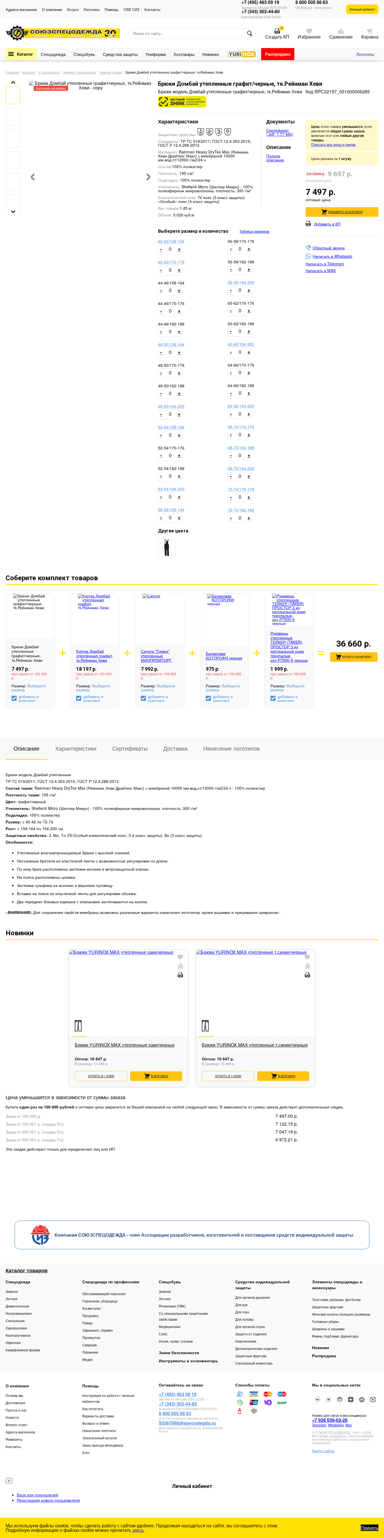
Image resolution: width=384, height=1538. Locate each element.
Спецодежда (53, 54)
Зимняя (12, 1291)
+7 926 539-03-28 (329, 1420)
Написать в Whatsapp (332, 256)
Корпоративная (18, 1335)
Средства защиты (120, 54)
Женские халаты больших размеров (341, 1314)
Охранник (90, 1352)
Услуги (72, 9)
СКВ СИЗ (131, 9)
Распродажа (277, 54)
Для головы (244, 1319)
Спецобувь (84, 54)
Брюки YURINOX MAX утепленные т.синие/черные (255, 1045)
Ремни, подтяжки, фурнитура (335, 1336)
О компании (52, 9)
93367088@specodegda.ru (187, 1423)
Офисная (13, 1342)
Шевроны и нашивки (328, 1328)
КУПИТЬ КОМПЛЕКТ (357, 657)
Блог (86, 1452)
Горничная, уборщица (100, 1300)
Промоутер (91, 1337)
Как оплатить (92, 1408)
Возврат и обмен (95, 1423)
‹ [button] (33, 173)
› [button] (148, 173)
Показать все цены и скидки (333, 144)
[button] (11, 82)
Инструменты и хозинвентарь (188, 1360)
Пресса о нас (16, 1410)
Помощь (112, 9)
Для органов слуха (250, 1326)
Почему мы (14, 1395)
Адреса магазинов (21, 9)
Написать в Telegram (325, 264)
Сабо (163, 1333)
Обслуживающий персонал (104, 1293)
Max (348, 1424)
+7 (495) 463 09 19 (260, 2)
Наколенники (245, 1341)
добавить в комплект (29, 698)
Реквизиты (14, 1439)
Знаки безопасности (179, 1352)
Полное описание (275, 157)
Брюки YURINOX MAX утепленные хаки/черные (125, 1045)
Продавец (90, 1315)
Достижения (15, 1402)
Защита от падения (251, 1333)
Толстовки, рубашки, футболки (336, 1299)
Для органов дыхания (252, 1297)
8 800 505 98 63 (311, 2)
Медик (87, 1359)
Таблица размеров (254, 232)
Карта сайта (323, 1451)
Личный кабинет (362, 9)
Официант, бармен (97, 1330)
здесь (138, 1530)
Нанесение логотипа (99, 1430)
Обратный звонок (329, 247)
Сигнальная (15, 1320)
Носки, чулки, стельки (176, 1341)
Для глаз (242, 1311)
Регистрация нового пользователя (48, 1500)
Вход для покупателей (37, 1495)
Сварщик (89, 1344)
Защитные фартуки (250, 1355)
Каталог (25, 54)
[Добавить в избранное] (180, 957)
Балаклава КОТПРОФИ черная (224, 656)
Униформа (156, 54)
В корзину (159, 1076)
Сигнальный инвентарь (254, 1363)
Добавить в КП (327, 223)
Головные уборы (325, 1321)
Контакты (152, 9)
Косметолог (91, 1308)
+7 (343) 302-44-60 (260, 11)
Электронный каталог (99, 1437)
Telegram (319, 1424)
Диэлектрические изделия (256, 1348)
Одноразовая (16, 1327)
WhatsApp (336, 1424)
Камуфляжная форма (23, 1349)
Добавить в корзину (345, 211)
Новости (12, 1417)
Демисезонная (17, 1306)
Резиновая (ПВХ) (172, 1306)
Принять (369, 1528)
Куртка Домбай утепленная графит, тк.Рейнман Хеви (94, 655)
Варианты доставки (98, 1415)
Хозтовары (184, 54)
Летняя (11, 1298)
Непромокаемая (19, 1313)
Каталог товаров (27, 1270)
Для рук (241, 1304)
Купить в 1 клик (101, 1076)
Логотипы (91, 9)
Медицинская (169, 1326)
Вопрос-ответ (17, 1424)
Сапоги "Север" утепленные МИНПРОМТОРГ (156, 655)
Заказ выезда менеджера (102, 1445)
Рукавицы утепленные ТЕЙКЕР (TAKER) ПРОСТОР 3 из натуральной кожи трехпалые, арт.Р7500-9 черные (289, 646)
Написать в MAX (321, 270)
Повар (87, 1322)
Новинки (210, 54)
